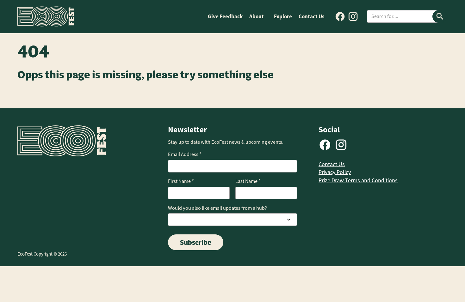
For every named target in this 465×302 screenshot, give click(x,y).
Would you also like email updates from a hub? (217, 208)
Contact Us (312, 16)
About (256, 16)
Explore (283, 16)
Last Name (248, 181)
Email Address (185, 154)
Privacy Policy (335, 172)
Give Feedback (225, 16)
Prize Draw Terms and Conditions (358, 180)
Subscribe (195, 242)
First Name (181, 181)
